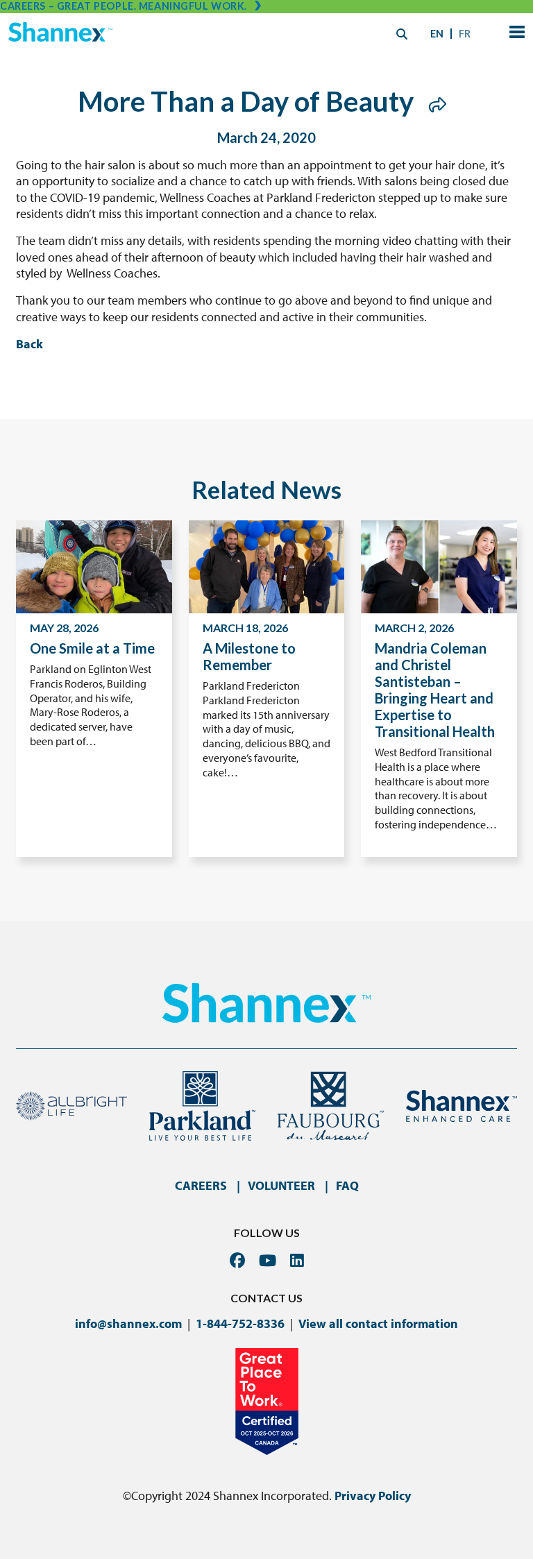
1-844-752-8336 (240, 1323)
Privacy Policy (373, 1495)
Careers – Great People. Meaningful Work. (123, 6)
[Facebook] (237, 1260)
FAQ (347, 1185)
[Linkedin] (297, 1260)
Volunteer (281, 1185)
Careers (201, 1185)
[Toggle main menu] (514, 34)
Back (29, 344)
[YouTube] (267, 1260)
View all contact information (378, 1323)
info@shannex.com (128, 1323)
